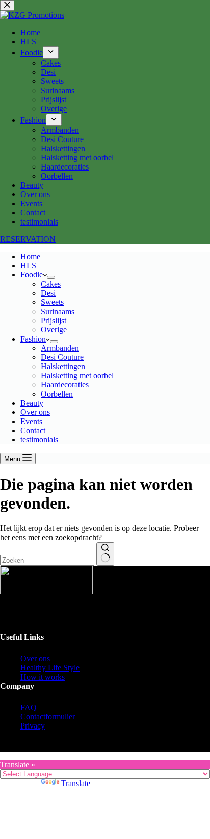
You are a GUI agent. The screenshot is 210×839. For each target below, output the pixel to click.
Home (30, 256)
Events (31, 421)
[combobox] (47, 560)
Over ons (35, 412)
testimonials (39, 439)
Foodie (31, 274)
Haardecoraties (65, 384)
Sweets (52, 302)
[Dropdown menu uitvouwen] (51, 277)
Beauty (31, 403)
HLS (28, 265)
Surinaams (57, 311)
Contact (32, 430)
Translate (75, 783)
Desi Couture (62, 357)
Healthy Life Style (50, 667)
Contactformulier (47, 716)
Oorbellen (57, 393)
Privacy (32, 725)
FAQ (28, 707)
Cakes (51, 283)
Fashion (33, 338)
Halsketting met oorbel (77, 375)
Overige (54, 329)
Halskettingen (63, 366)
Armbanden (60, 348)
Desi (48, 293)
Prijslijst (53, 320)
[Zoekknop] (105, 554)
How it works (42, 677)
